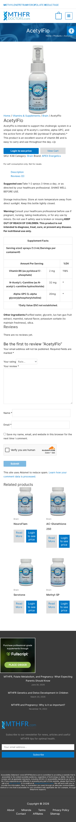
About (10, 810)
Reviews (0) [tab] (17, 176)
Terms (42, 810)
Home (7, 115)
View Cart (53, 150)
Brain (45, 115)
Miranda (26, 810)
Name (8, 413)
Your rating (10, 361)
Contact (21, 813)
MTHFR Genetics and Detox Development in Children (38, 692)
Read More (19, 534)
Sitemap (55, 813)
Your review (11, 366)
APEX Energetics (51, 155)
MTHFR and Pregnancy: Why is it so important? (38, 704)
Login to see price (21, 150)
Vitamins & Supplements (26, 115)
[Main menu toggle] (68, 15)
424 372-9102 (15, 783)
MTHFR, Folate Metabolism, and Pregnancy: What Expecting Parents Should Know (38, 678)
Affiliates (38, 813)
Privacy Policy (61, 810)
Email (7, 424)
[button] (71, 30)
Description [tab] (17, 172)
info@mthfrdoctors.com (43, 783)
